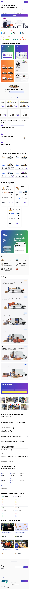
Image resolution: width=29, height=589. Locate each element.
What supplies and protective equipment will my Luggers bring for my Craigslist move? (8, 450)
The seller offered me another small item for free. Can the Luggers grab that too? (13, 456)
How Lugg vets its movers (17, 240)
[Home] (1, 561)
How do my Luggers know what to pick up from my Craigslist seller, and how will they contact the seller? (9, 419)
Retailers (17, 1)
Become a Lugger (3, 577)
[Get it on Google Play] (17, 584)
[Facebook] (12, 404)
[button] (9, 104)
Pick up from (5, 389)
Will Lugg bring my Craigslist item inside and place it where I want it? (12, 443)
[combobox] (7, 13)
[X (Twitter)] (16, 404)
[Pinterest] (5, 587)
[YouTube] (18, 404)
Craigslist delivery (10, 574)
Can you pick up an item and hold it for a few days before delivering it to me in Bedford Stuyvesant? (8, 453)
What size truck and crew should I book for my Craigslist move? (11, 436)
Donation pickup (10, 576)
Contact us (15, 574)
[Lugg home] (2, 1)
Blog (1, 575)
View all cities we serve (4, 488)
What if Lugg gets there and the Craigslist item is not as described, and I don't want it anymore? (8, 447)
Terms (6, 586)
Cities (14, 1)
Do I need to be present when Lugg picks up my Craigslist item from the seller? (13, 422)
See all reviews (14, 97)
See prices (14, 15)
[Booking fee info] (19, 198)
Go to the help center (10, 461)
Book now (25, 1)
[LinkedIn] (8, 587)
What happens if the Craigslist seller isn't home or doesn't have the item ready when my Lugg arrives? (9, 428)
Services (10, 1)
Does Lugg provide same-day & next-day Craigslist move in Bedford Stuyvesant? (13, 424)
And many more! (3, 272)
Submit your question (4, 461)
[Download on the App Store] (12, 584)
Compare (2, 574)
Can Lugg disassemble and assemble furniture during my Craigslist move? (12, 441)
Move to (17, 389)
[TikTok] (14, 404)
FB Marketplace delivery (11, 575)
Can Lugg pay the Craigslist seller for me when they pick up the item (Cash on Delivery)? (8, 431)
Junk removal (9, 577)
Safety (15, 575)
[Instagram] (10, 404)
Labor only (9, 578)
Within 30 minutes (8, 57)
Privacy (4, 586)
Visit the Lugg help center (6, 241)
